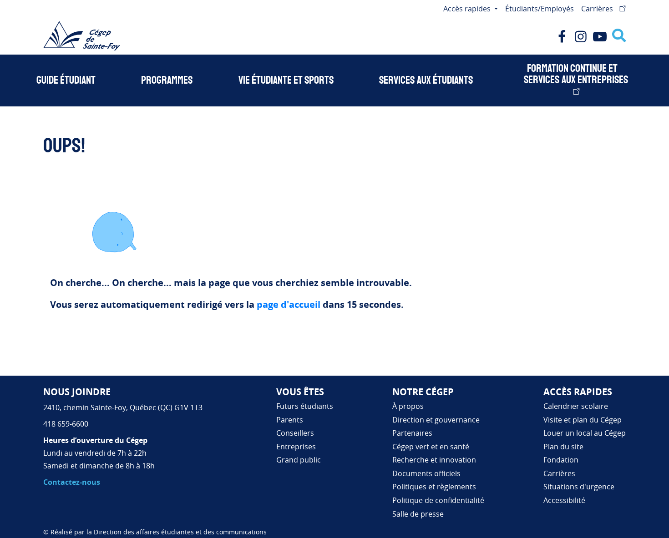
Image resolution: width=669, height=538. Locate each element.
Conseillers (295, 433)
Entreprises (296, 447)
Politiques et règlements (434, 487)
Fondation (560, 460)
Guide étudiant (66, 80)
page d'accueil (288, 304)
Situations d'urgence (578, 487)
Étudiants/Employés (539, 9)
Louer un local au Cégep (584, 433)
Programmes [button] (167, 80)
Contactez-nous (71, 482)
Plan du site (563, 447)
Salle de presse (418, 514)
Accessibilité (564, 500)
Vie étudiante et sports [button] (286, 80)
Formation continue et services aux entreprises (576, 74)
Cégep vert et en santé (430, 447)
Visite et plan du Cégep (582, 420)
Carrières (598, 9)
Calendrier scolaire (575, 406)
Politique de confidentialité (438, 500)
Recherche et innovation (434, 460)
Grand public (298, 460)
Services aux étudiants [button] (426, 80)
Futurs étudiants (304, 406)
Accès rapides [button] (467, 9)
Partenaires (412, 433)
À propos (408, 406)
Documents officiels (426, 473)
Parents (289, 420)
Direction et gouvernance (436, 420)
